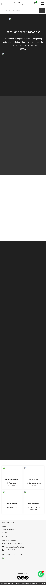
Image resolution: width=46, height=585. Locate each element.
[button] (42, 3)
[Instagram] (23, 578)
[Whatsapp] (27, 578)
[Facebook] (19, 578)
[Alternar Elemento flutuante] (41, 574)
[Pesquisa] (42, 10)
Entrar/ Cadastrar (20, 3)
